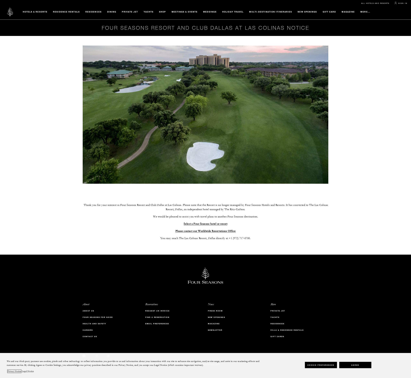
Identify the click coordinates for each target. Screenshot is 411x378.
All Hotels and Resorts (375, 3)
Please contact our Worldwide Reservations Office (205, 231)
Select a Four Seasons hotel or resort (205, 223)
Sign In (402, 3)
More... (365, 11)
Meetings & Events (185, 11)
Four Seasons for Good (98, 317)
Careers (88, 330)
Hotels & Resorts (35, 11)
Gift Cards (277, 336)
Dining (111, 11)
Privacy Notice (14, 371)
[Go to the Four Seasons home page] (10, 11)
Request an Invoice (157, 311)
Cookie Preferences (320, 365)
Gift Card (329, 11)
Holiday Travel (233, 11)
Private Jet (130, 11)
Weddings (210, 11)
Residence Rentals (66, 11)
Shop (162, 11)
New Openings (307, 11)
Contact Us (90, 336)
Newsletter (215, 330)
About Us (88, 311)
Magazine (348, 11)
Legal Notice (28, 371)
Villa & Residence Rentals (287, 330)
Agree (355, 365)
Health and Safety (94, 324)
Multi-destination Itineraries (270, 11)
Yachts (149, 11)
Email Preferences (157, 324)
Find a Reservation (157, 317)
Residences (93, 11)
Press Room (215, 311)
